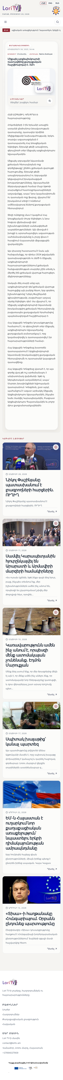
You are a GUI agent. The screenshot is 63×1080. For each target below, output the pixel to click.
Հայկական (8, 1024)
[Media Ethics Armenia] (56, 10)
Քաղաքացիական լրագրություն (20, 1019)
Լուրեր (6, 1009)
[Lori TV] (11, 7)
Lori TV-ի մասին (11, 1038)
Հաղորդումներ (10, 1014)
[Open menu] (5, 22)
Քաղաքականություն (19, 45)
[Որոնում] (57, 22)
